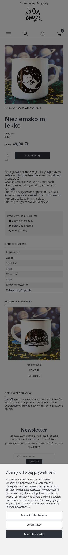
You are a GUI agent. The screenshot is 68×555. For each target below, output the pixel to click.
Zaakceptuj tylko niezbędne (34, 515)
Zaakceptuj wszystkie (34, 534)
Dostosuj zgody (34, 525)
